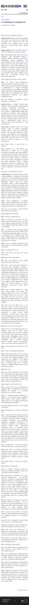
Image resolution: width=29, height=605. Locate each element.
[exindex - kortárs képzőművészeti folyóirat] (11, 6)
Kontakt (5, 601)
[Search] (27, 10)
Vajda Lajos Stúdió (22, 55)
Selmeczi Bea (5, 19)
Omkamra (17, 128)
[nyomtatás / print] (2, 16)
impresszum (6, 599)
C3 (27, 602)
